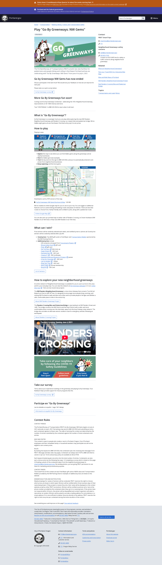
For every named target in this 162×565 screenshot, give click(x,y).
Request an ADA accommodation (44, 515)
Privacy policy (86, 541)
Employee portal (111, 538)
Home (36, 25)
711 (78, 515)
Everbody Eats (45, 253)
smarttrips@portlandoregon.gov (44, 464)
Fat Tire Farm (45, 249)
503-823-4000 (63, 515)
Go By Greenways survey (43, 92)
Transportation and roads (106, 93)
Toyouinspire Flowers (67, 243)
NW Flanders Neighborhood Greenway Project (113, 81)
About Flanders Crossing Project (45, 317)
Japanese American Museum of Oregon (53, 257)
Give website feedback (71, 503)
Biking (118, 93)
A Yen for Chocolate (47, 259)
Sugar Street (45, 251)
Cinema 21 (44, 255)
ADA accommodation (88, 534)
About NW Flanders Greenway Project (47, 301)
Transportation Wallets (78, 237)
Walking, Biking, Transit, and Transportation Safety (68, 25)
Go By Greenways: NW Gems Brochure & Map (50, 202)
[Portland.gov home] (11, 18)
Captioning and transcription (91, 538)
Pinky (42, 247)
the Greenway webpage (77, 286)
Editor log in (110, 541)
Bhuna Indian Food (47, 245)
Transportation (45, 25)
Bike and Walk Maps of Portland (108, 77)
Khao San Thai (45, 263)
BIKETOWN (44, 265)
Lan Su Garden (45, 261)
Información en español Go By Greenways (48, 411)
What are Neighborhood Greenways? (110, 69)
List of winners (40, 271)
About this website (112, 534)
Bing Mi (43, 267)
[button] (154, 18)
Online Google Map (41, 214)
